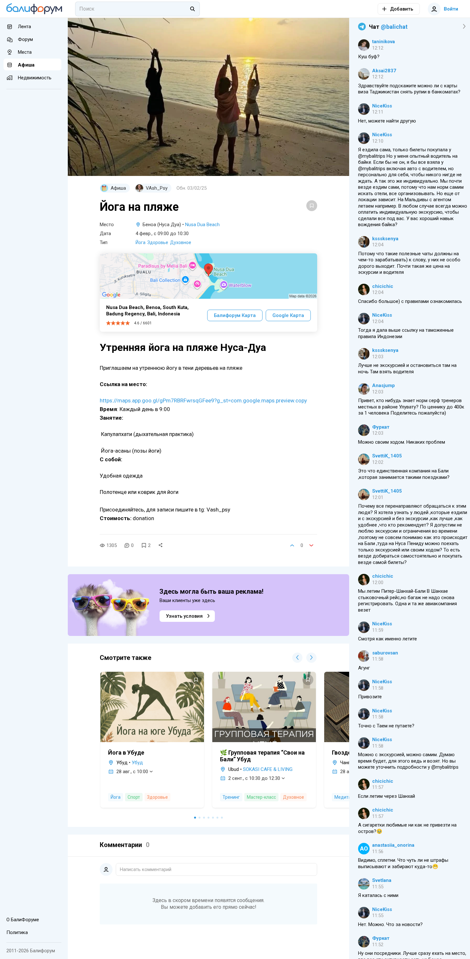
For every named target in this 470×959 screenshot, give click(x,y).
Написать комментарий (145, 869)
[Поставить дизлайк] (311, 545)
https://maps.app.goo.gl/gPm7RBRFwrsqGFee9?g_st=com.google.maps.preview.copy (203, 400)
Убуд (137, 762)
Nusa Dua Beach (202, 224)
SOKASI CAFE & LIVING (268, 769)
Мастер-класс (261, 797)
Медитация (346, 797)
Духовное (180, 242)
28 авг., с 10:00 (132, 771)
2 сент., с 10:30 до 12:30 (254, 778)
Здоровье (157, 242)
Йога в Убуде (126, 752)
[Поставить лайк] (292, 545)
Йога (140, 242)
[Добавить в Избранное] (311, 205)
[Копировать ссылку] (160, 545)
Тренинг (231, 797)
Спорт (134, 797)
